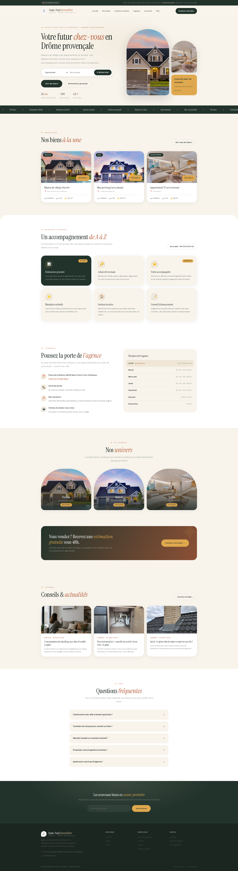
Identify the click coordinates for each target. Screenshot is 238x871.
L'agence (136, 11)
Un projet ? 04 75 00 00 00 (182, 246)
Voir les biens (51, 84)
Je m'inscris (141, 808)
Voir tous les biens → (184, 142)
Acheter (141, 841)
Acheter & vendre (121, 11)
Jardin (108, 845)
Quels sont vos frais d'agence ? (88, 762)
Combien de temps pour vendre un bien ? (92, 726)
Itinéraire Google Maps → (59, 379)
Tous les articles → (185, 597)
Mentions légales (176, 841)
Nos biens (106, 11)
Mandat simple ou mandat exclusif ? (90, 738)
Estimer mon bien (186, 11)
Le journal (148, 11)
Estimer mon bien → (175, 543)
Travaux (109, 837)
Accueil (95, 11)
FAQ (157, 11)
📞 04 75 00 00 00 (48, 856)
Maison (108, 841)
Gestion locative (144, 849)
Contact (173, 837)
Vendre (140, 845)
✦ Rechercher (103, 72)
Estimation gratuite (78, 84)
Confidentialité (175, 845)
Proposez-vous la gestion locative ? (90, 750)
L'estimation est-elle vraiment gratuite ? (93, 714)
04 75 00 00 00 (168, 3)
